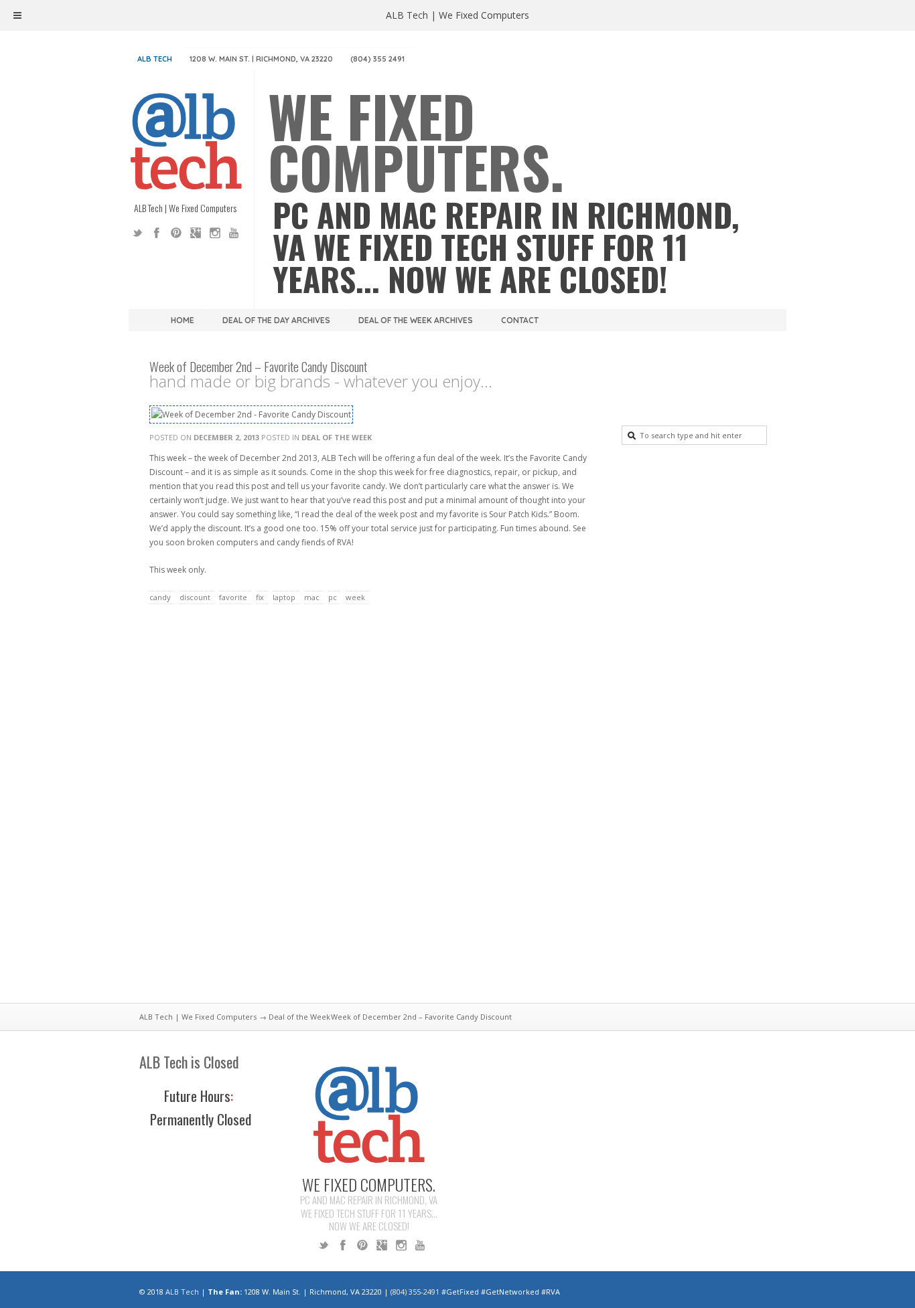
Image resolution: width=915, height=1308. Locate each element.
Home (182, 320)
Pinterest (176, 232)
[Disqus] (373, 811)
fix (260, 597)
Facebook (156, 232)
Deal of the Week (336, 437)
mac (312, 597)
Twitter (137, 232)
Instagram (215, 232)
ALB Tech (154, 59)
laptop (284, 597)
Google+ (195, 232)
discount (195, 597)
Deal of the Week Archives (415, 320)
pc (332, 597)
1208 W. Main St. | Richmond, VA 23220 (261, 59)
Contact (520, 320)
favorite (233, 597)
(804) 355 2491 (377, 59)
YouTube (234, 232)
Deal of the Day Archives (276, 320)
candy (160, 597)
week (355, 597)
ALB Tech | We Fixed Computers (198, 1017)
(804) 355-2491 (415, 1292)
